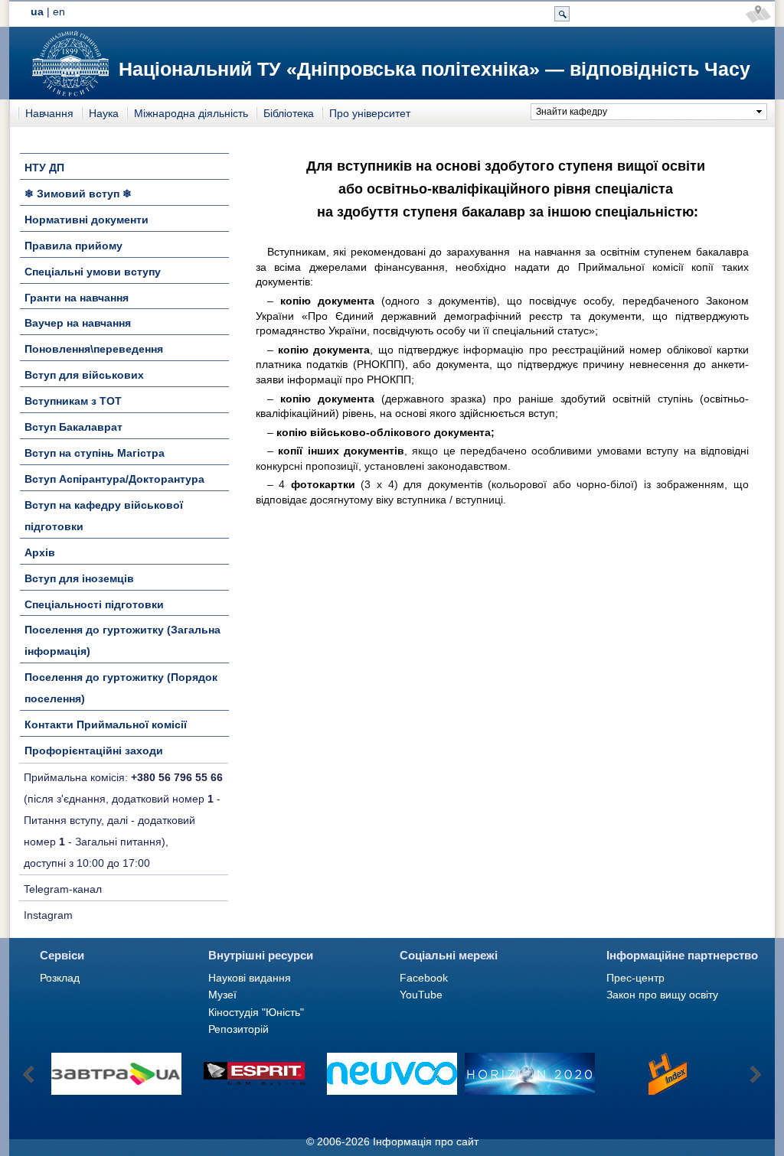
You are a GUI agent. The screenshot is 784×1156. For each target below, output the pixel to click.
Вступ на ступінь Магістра (94, 453)
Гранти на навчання (76, 297)
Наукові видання (249, 978)
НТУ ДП (44, 167)
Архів (39, 552)
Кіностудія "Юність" (256, 1012)
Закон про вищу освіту (662, 994)
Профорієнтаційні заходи (93, 750)
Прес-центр (635, 978)
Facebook (424, 978)
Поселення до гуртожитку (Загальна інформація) (122, 640)
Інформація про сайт (426, 1141)
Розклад (60, 978)
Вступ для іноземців (79, 578)
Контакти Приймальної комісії (105, 724)
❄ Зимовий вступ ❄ (78, 193)
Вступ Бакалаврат (73, 427)
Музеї (222, 994)
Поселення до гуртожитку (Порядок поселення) (120, 688)
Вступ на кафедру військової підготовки (103, 515)
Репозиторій (238, 1029)
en (59, 11)
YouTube (421, 994)
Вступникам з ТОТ (73, 401)
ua (37, 11)
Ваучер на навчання (77, 323)
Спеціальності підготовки (94, 604)
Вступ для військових (84, 375)
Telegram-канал (63, 889)
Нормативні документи (86, 219)
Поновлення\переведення (93, 349)
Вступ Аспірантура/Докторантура (114, 479)
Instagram (48, 915)
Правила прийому (73, 245)
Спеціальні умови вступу (92, 271)
